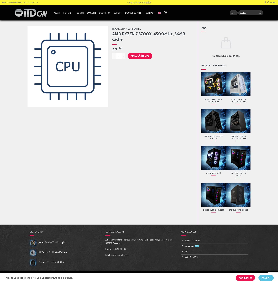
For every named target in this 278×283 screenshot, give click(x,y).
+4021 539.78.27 (120, 249)
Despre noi (104, 13)
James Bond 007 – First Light (213, 100)
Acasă (57, 13)
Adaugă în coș (140, 55)
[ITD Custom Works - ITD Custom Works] (31, 13)
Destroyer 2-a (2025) (238, 174)
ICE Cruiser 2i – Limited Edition (238, 100)
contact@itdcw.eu (119, 255)
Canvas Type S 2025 (238, 210)
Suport (118, 13)
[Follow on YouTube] (274, 3)
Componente (134, 29)
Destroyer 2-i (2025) (213, 210)
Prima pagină (118, 29)
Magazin (91, 13)
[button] (31, 103)
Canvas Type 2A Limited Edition (238, 137)
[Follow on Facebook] (265, 3)
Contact (150, 13)
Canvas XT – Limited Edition (213, 137)
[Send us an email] (271, 3)
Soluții (80, 13)
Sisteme (67, 13)
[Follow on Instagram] (268, 3)
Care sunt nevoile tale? (139, 2)
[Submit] (260, 12)
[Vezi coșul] (165, 13)
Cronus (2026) (213, 173)
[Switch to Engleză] (159, 13)
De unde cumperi (133, 13)
